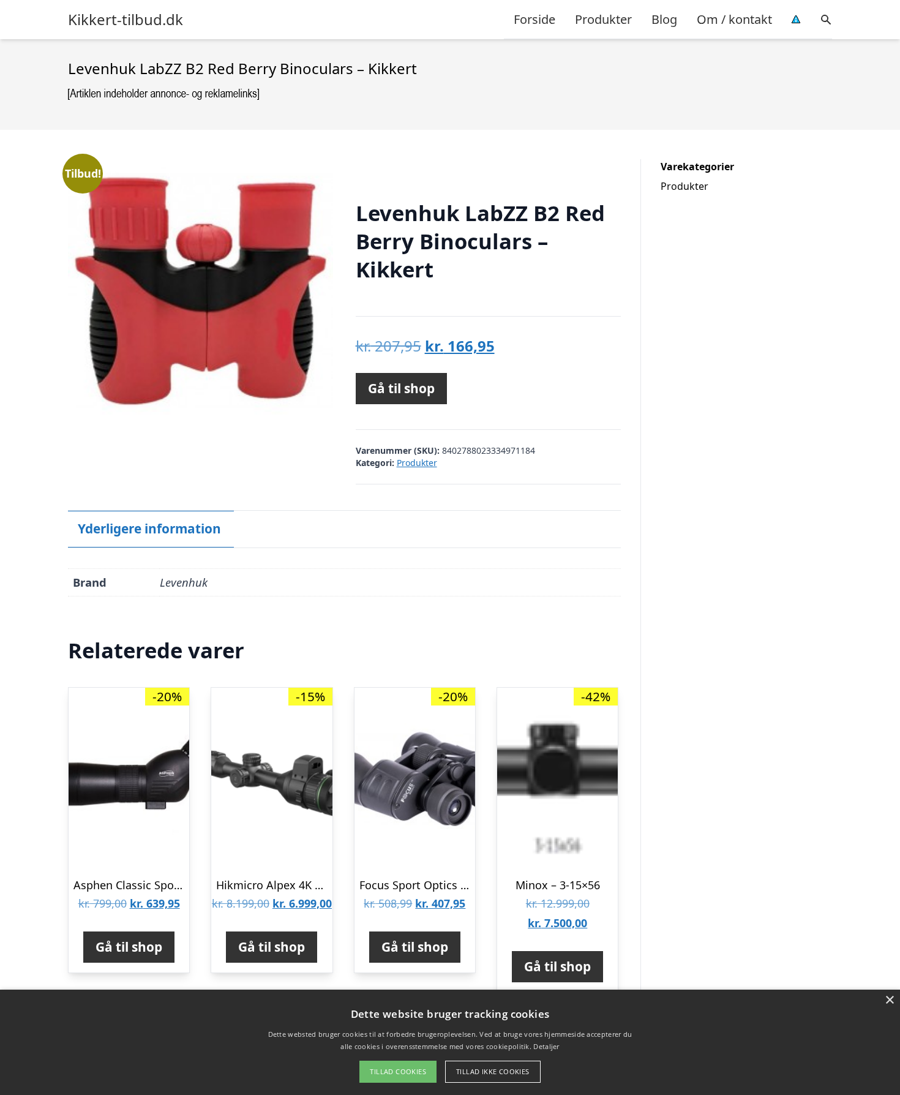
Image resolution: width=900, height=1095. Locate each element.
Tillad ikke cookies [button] (493, 1071)
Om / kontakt (734, 19)
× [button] (889, 1000)
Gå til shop (401, 388)
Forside (534, 19)
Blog (664, 19)
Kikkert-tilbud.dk (125, 19)
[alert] (450, 1042)
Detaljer (546, 1046)
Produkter (603, 19)
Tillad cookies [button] (398, 1071)
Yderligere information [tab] (149, 528)
